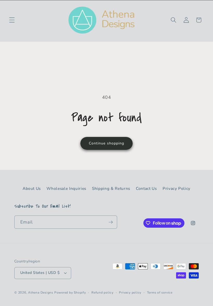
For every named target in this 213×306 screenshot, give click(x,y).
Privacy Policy (176, 188)
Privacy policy (130, 292)
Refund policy (102, 292)
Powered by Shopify (70, 292)
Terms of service (159, 292)
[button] (12, 20)
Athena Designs (40, 292)
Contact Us (146, 188)
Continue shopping (106, 143)
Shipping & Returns (111, 188)
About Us (32, 188)
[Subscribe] (110, 222)
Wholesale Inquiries (66, 188)
